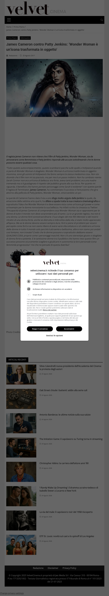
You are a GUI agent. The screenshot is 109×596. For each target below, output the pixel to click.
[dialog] (54, 298)
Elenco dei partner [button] (50, 310)
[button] (54, 295)
